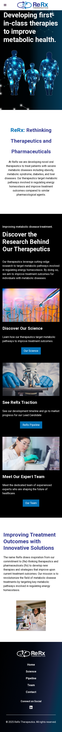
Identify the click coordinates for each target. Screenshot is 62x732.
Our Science (31, 350)
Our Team (31, 503)
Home (31, 664)
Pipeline (31, 678)
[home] (32, 5)
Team (31, 685)
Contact (31, 692)
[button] (5, 5)
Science (31, 671)
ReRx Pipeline (31, 425)
